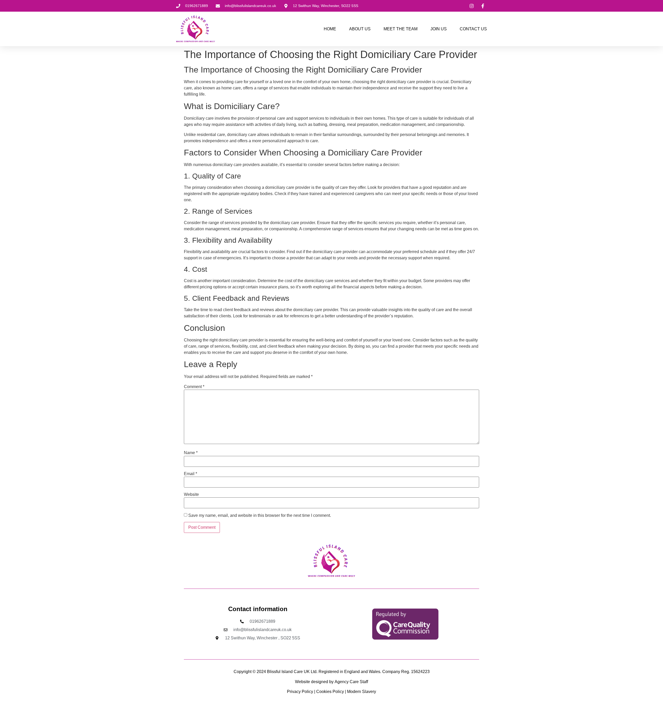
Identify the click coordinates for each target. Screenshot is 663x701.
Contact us (473, 29)
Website (191, 494)
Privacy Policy (300, 691)
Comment (194, 387)
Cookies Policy (330, 691)
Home (330, 29)
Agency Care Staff (351, 681)
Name (191, 453)
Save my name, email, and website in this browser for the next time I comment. (259, 515)
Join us (438, 29)
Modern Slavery (361, 691)
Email (190, 474)
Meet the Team (400, 29)
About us (360, 29)
